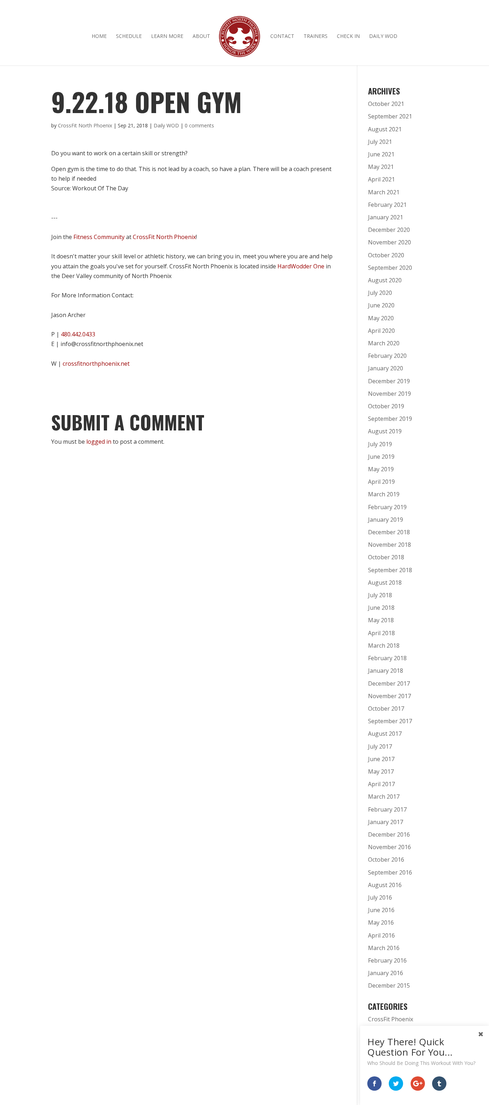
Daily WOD (383, 36)
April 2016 (381, 935)
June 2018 (381, 608)
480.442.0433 (78, 334)
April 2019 (381, 482)
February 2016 (387, 960)
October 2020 (386, 255)
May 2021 (381, 167)
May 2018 (381, 620)
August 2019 (385, 431)
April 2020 (381, 331)
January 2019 (385, 520)
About (201, 36)
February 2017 (387, 809)
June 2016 (381, 910)
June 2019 (381, 457)
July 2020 (380, 293)
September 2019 (390, 419)
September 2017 (390, 721)
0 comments (199, 125)
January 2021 (385, 217)
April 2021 (381, 179)
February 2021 (387, 205)
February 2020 (387, 356)
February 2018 (387, 658)
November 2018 (389, 545)
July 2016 (380, 897)
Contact (282, 36)
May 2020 (381, 318)
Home (99, 36)
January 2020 (385, 368)
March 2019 (384, 494)
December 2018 (389, 532)
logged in (98, 442)
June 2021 (381, 154)
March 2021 (384, 192)
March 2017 (384, 796)
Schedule (129, 36)
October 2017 (386, 708)
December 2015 (389, 985)
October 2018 (386, 557)
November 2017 (389, 696)
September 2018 (390, 570)
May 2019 (381, 469)
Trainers (316, 36)
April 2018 (381, 633)
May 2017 (381, 771)
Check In (348, 36)
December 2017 (389, 683)
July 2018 (380, 595)
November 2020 (389, 242)
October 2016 (386, 859)
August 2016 (385, 885)
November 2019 (389, 394)
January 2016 (385, 973)
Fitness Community (99, 237)
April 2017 (381, 784)
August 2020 (385, 280)
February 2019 (387, 507)
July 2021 (380, 142)
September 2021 (390, 116)
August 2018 (385, 582)
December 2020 (389, 230)
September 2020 (390, 268)
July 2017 (380, 746)
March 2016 (384, 948)
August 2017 (385, 734)
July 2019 (380, 444)
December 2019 (389, 381)
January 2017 (385, 822)
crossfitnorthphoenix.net (96, 363)
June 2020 (381, 305)
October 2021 (386, 104)
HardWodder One (300, 266)
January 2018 (385, 671)
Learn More (167, 36)
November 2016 (389, 847)
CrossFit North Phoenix (85, 125)
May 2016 (381, 922)
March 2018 (384, 645)
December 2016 (389, 834)
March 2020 (384, 343)
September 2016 (390, 872)
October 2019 (386, 406)
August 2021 (385, 129)
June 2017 (381, 759)
